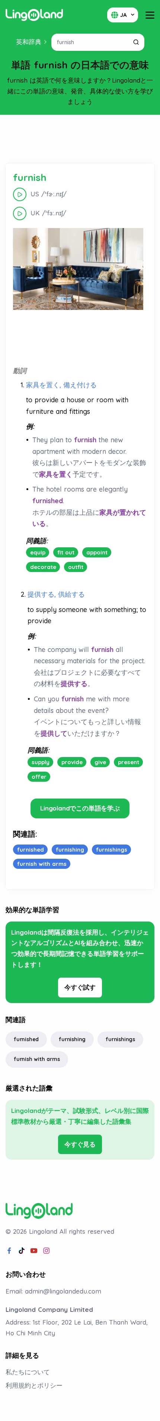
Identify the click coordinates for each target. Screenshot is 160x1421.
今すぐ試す (80, 987)
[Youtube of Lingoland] (34, 1251)
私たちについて (28, 1372)
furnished (26, 1039)
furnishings (120, 1039)
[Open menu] (149, 15)
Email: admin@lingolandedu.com (53, 1291)
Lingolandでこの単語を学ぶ (80, 808)
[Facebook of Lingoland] (9, 1251)
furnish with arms (37, 1059)
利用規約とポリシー (34, 1385)
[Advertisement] (80, 139)
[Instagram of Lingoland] (46, 1251)
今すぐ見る (80, 1144)
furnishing (72, 1039)
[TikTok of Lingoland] (21, 1251)
